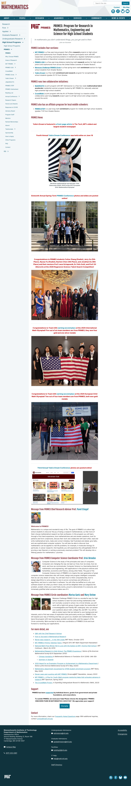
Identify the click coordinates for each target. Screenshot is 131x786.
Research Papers (10, 100)
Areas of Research (11, 60)
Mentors (7, 118)
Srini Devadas (90, 558)
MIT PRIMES (9, 64)
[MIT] (7, 776)
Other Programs (10, 140)
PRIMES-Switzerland (11, 89)
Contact (117, 7)
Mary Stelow (90, 594)
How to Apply (9, 136)
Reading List (9, 93)
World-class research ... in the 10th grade (50, 640)
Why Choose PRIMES (12, 56)
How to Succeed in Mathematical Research (50, 637)
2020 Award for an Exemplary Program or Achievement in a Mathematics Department (66, 663)
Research (39, 18)
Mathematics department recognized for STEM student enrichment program (63, 669)
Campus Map (11, 747)
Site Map (126, 7)
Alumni (7, 125)
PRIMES (7, 49)
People (22, 18)
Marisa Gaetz (74, 594)
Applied (5, 31)
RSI (5, 151)
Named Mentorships (11, 122)
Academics (59, 18)
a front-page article (64, 124)
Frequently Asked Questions (65, 716)
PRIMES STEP (9, 85)
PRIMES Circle (9, 74)
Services (78, 18)
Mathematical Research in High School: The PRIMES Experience (58, 651)
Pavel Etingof (82, 509)
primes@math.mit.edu (45, 719)
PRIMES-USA (9, 67)
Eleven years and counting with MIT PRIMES (51, 674)
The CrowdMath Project (43, 683)
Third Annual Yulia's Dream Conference (53, 468)
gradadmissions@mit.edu (63, 742)
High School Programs (11, 42)
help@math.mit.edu (61, 759)
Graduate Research (10, 35)
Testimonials (9, 129)
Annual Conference (11, 96)
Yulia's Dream (9, 78)
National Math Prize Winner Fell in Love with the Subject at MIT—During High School (66, 646)
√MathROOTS (9, 82)
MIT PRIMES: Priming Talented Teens (48, 643)
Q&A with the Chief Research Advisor (48, 633)
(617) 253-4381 (11, 753)
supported (50, 693)
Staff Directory (56, 765)
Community (97, 18)
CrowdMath (9, 71)
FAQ (6, 143)
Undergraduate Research (12, 39)
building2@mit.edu (60, 750)
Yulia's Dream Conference (59, 135)
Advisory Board (10, 111)
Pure (4, 28)
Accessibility (122, 730)
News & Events (118, 18)
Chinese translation (46, 656)
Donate (64, 706)
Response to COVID (11, 107)
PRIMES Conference (65, 196)
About (6, 18)
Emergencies (122, 734)
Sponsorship (9, 133)
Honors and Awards (11, 104)
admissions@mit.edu (61, 733)
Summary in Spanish (46, 660)
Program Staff (9, 114)
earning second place (67, 328)
